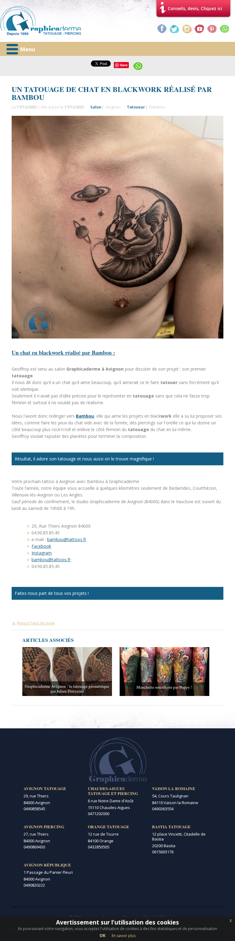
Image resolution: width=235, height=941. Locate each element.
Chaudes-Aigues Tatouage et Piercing (113, 790)
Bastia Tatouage (171, 827)
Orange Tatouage (108, 827)
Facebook (41, 546)
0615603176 (162, 852)
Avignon (113, 107)
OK (102, 935)
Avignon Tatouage (45, 788)
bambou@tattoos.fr (66, 539)
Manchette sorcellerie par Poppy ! (164, 687)
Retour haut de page (36, 623)
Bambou (157, 107)
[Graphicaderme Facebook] (161, 28)
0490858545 (34, 808)
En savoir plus (124, 935)
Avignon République (47, 865)
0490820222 (34, 885)
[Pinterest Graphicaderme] (212, 28)
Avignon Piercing (44, 827)
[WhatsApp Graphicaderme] (224, 28)
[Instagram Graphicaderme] (186, 28)
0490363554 (162, 808)
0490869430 (34, 847)
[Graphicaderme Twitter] (174, 28)
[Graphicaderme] (40, 21)
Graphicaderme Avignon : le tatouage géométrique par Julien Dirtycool (67, 688)
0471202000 (98, 813)
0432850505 (98, 847)
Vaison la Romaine (173, 788)
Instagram (42, 553)
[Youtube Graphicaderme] (199, 28)
